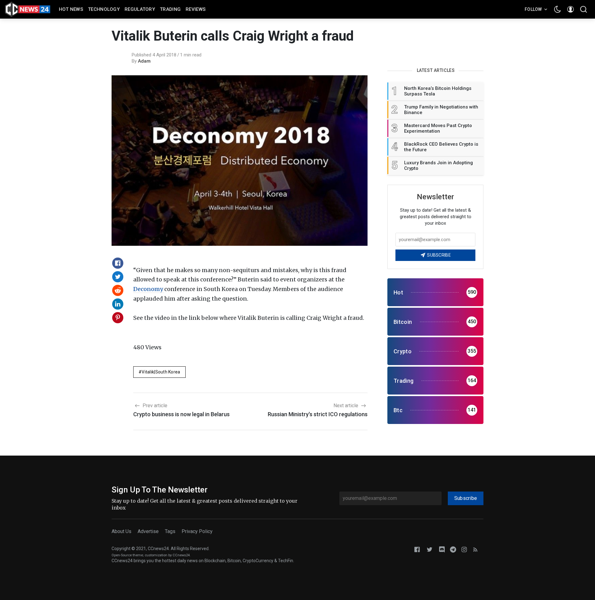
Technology (104, 9)
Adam (144, 61)
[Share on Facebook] (117, 263)
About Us (121, 531)
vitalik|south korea (161, 371)
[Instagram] (464, 549)
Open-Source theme (127, 555)
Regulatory (140, 9)
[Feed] (475, 549)
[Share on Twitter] (117, 276)
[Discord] (442, 549)
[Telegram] (453, 549)
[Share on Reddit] (117, 290)
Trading (170, 9)
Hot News (71, 9)
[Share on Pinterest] (117, 317)
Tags (170, 531)
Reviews (195, 9)
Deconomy (148, 289)
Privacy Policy (197, 531)
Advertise (148, 531)
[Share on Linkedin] (117, 304)
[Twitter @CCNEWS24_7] (429, 549)
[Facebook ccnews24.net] (417, 549)
